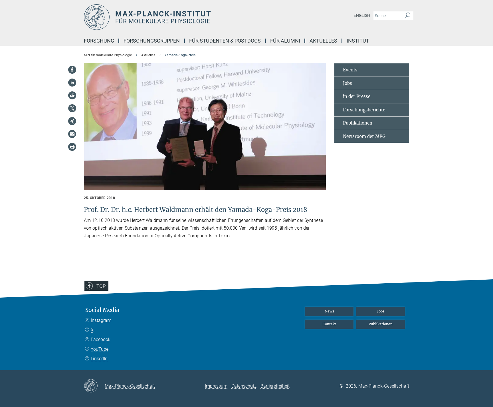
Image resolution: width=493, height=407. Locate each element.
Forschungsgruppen (152, 41)
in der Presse (356, 96)
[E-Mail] (72, 134)
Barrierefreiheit (275, 386)
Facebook (100, 339)
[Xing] (72, 121)
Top (101, 286)
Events (350, 70)
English (362, 15)
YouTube (99, 349)
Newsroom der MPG (364, 136)
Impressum (216, 386)
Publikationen (357, 123)
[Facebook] (72, 69)
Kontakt (329, 324)
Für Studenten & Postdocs (225, 41)
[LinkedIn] (72, 82)
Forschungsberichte (364, 110)
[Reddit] (72, 95)
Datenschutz (243, 386)
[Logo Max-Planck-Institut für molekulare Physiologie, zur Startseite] (191, 17)
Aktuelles (323, 41)
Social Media (102, 310)
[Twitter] (72, 108)
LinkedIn (99, 358)
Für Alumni (285, 41)
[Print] (72, 147)
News (329, 311)
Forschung (99, 41)
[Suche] (407, 16)
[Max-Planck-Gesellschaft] (94, 386)
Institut (358, 41)
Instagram (101, 320)
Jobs (347, 83)
